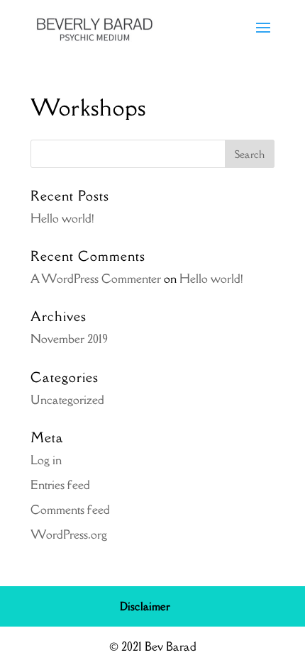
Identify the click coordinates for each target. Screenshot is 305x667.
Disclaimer (145, 606)
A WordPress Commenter (95, 278)
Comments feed (70, 509)
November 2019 (69, 339)
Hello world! (62, 218)
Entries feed (60, 485)
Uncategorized (67, 400)
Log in (46, 460)
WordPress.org (68, 534)
